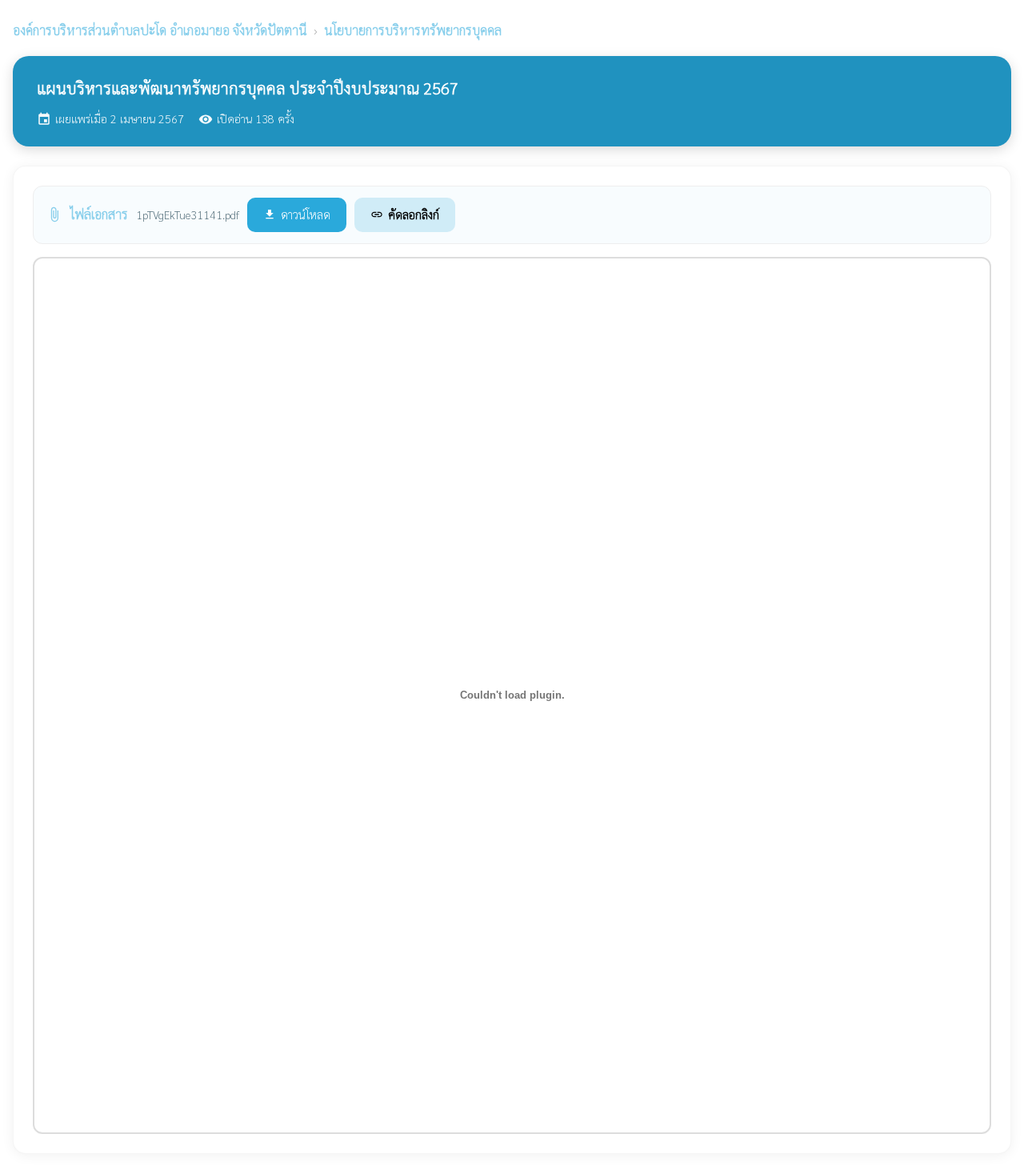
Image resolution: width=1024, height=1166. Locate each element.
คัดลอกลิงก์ (404, 214)
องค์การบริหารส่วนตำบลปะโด (160, 30)
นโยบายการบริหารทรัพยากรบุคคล (413, 30)
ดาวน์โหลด (296, 214)
